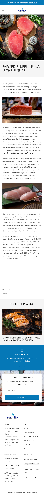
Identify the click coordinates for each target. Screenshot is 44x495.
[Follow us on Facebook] (26, 477)
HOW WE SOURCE (31, 436)
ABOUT (26, 428)
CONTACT (27, 444)
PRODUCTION (29, 440)
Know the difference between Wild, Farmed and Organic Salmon (21, 339)
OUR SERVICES (29, 432)
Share (4, 293)
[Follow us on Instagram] (31, 477)
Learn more (33, 2)
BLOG (26, 448)
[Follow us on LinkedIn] (35, 477)
